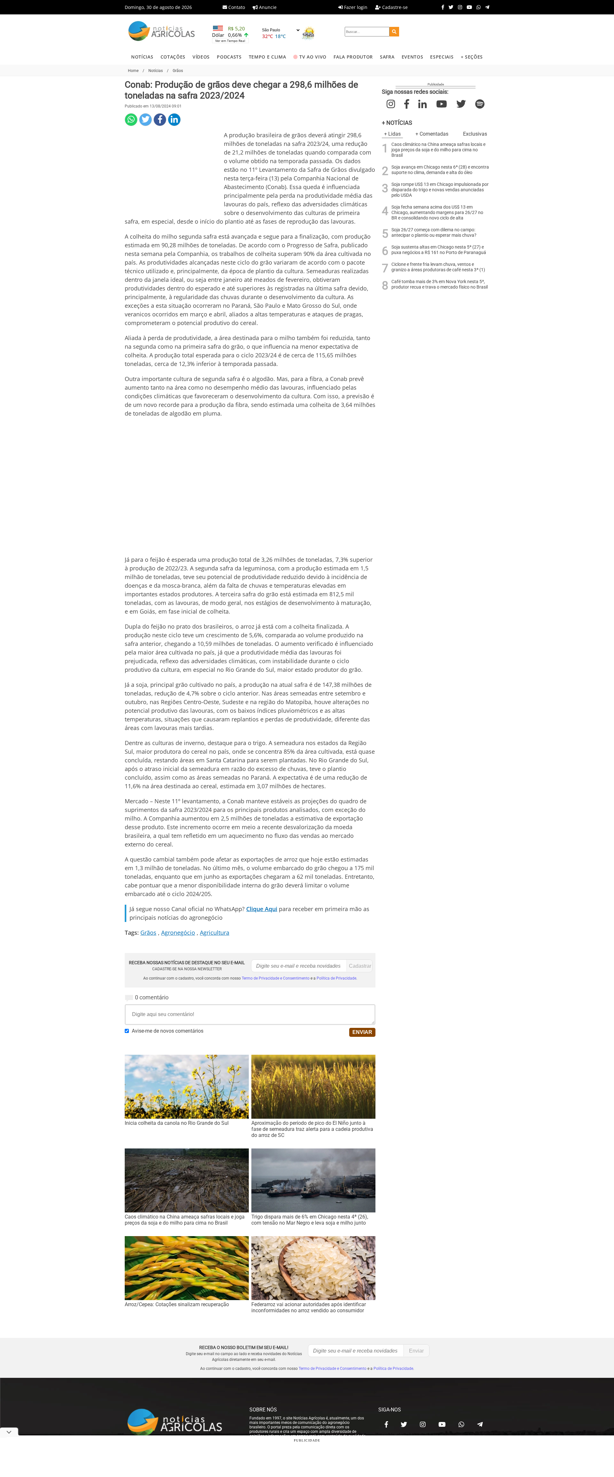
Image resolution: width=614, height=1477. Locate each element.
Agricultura (214, 932)
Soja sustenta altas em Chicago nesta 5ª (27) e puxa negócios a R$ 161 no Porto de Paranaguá (438, 249)
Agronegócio (178, 932)
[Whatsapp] (477, 7)
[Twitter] (449, 7)
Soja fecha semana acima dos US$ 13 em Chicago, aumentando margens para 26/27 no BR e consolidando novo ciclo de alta (437, 212)
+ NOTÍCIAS (397, 122)
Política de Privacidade (336, 978)
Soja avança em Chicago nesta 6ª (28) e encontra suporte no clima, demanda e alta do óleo (440, 169)
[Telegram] (485, 7)
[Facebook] (441, 7)
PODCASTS (229, 57)
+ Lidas (392, 134)
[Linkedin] (174, 119)
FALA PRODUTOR (353, 57)
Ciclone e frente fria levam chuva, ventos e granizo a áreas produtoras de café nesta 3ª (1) (438, 267)
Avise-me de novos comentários (167, 1031)
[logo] (181, 1423)
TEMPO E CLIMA (267, 57)
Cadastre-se (394, 7)
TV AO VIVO (313, 57)
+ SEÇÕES (472, 57)
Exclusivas (475, 134)
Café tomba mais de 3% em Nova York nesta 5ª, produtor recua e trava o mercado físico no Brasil (439, 284)
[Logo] (161, 32)
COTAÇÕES (173, 57)
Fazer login (355, 7)
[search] (394, 31)
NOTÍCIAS (142, 57)
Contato (236, 7)
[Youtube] (467, 7)
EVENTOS (412, 57)
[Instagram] (458, 7)
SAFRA (387, 57)
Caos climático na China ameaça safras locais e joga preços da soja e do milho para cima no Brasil (438, 150)
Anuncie (267, 7)
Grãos (148, 932)
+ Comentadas (431, 134)
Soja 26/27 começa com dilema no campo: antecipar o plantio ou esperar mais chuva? (433, 232)
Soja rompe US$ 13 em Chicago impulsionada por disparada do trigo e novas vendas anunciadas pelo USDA (440, 190)
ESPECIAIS (441, 57)
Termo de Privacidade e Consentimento (276, 978)
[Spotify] (479, 104)
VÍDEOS (201, 57)
